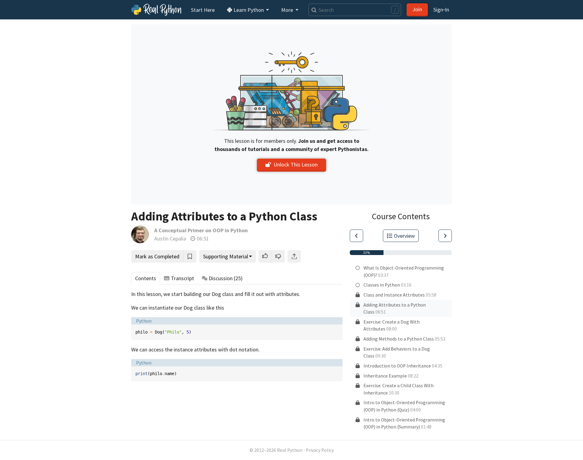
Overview (404, 235)
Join (417, 9)
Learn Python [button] (248, 9)
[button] (265, 256)
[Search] (313, 10)
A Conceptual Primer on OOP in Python (201, 230)
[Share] (294, 256)
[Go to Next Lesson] (445, 236)
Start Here (203, 9)
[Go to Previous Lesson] (356, 236)
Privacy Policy (320, 450)
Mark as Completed (157, 256)
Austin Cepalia (170, 238)
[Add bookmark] (189, 256)
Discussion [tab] (226, 278)
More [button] (287, 9)
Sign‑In (441, 9)
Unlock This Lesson (296, 164)
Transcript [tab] (182, 278)
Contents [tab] (145, 278)
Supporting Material (225, 256)
